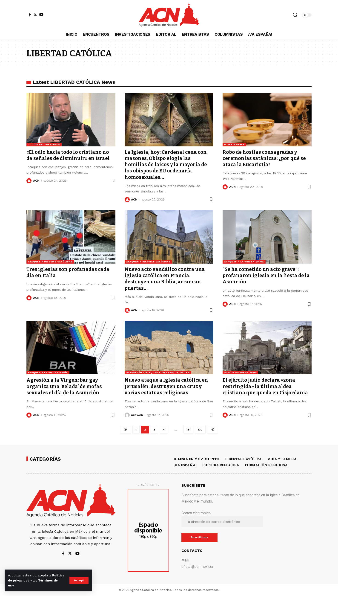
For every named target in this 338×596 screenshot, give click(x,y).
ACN (36, 180)
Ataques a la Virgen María (244, 261)
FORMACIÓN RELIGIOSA (266, 465)
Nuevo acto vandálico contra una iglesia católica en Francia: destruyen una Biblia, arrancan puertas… (165, 278)
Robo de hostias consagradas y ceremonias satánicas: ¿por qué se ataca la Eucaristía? (264, 158)
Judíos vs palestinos (240, 372)
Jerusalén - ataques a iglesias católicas (158, 372)
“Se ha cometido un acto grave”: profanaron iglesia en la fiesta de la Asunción (266, 275)
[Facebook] (30, 14)
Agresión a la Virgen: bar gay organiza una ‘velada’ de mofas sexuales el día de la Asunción (64, 386)
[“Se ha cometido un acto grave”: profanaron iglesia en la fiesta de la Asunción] (267, 237)
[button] (79, 580)
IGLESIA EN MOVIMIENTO (196, 459)
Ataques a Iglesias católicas (50, 261)
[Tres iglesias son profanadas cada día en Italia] (70, 237)
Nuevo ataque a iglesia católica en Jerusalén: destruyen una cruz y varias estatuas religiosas (166, 386)
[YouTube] (41, 14)
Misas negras (234, 144)
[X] (35, 14)
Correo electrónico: (196, 513)
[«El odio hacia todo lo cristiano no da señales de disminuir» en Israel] (70, 119)
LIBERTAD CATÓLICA (243, 459)
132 (200, 429)
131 (188, 429)
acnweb (137, 415)
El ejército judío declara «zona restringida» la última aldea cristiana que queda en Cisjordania (265, 386)
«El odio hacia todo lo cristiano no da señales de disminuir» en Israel (68, 155)
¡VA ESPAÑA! (185, 465)
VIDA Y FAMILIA (282, 459)
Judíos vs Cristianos (44, 144)
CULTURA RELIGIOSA (220, 465)
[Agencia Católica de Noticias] (169, 14)
